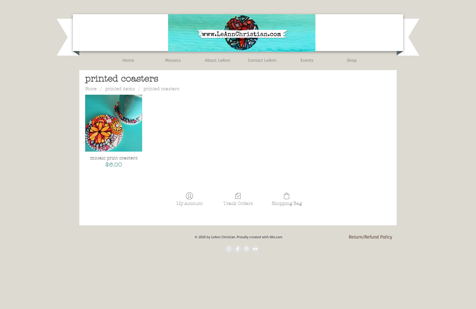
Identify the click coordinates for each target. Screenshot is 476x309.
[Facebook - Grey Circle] (237, 248)
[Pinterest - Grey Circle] (246, 248)
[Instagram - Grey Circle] (228, 248)
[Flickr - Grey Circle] (255, 248)
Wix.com (276, 237)
